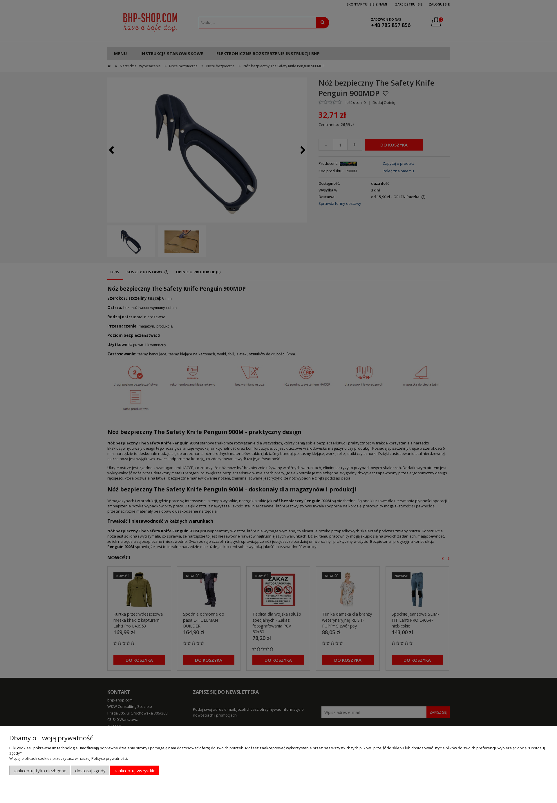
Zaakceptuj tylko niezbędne (39, 770)
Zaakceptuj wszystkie (134, 770)
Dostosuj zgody (90, 770)
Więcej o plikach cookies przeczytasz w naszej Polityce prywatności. (68, 758)
